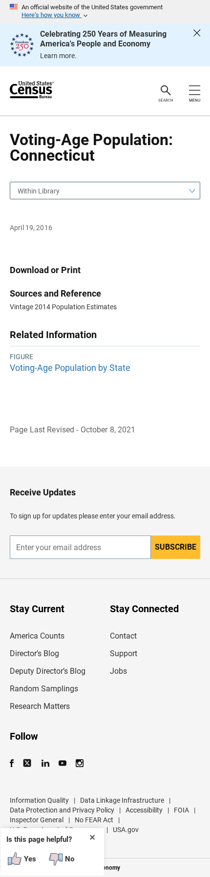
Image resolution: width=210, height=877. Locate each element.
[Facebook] (15, 763)
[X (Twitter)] (28, 763)
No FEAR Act (94, 820)
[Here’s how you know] (105, 11)
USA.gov (126, 830)
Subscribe (175, 547)
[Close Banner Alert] (196, 44)
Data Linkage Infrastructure (122, 800)
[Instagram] (79, 763)
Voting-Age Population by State (70, 368)
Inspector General (36, 820)
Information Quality (39, 800)
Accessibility (144, 810)
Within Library (39, 191)
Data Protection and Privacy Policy (62, 810)
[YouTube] (62, 763)
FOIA (181, 810)
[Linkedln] (45, 763)
